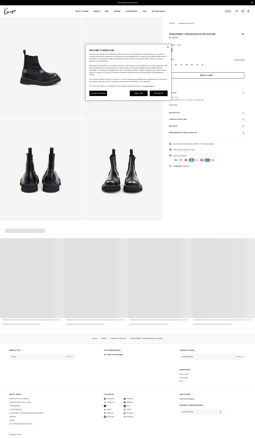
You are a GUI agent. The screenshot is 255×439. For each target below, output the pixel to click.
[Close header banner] (252, 2)
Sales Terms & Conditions (19, 398)
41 (202, 65)
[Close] (168, 47)
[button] (42, 357)
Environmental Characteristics (21, 424)
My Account (184, 374)
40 (197, 65)
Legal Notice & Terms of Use (20, 402)
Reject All (138, 93)
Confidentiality (14, 406)
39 (192, 65)
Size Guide (240, 59)
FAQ (181, 381)
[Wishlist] (242, 35)
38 (186, 65)
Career (12, 420)
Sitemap (12, 416)
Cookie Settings (15, 409)
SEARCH (228, 11)
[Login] (242, 11)
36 (176, 65)
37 (181, 65)
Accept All (158, 93)
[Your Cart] (248, 11)
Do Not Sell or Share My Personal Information (26, 413)
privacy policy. (148, 86)
